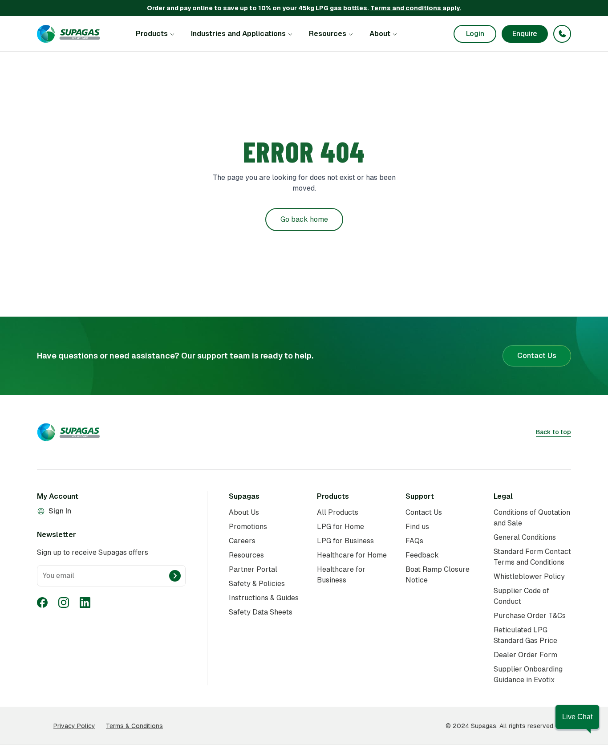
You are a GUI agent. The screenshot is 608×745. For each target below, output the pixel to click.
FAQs (414, 541)
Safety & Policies (257, 583)
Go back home (304, 219)
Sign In (60, 511)
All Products (337, 512)
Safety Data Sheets (260, 612)
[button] (577, 717)
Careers (242, 541)
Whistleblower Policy (529, 576)
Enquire (524, 33)
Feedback (422, 555)
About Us (244, 512)
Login (475, 33)
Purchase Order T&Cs (530, 615)
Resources (327, 33)
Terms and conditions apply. (415, 8)
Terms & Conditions (134, 725)
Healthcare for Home (352, 555)
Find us (417, 526)
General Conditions (525, 537)
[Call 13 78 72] (562, 34)
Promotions (248, 526)
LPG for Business (345, 541)
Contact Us (536, 355)
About (379, 33)
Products (152, 33)
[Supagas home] (68, 34)
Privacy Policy (74, 725)
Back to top (553, 432)
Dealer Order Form (525, 655)
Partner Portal (253, 569)
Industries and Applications (238, 33)
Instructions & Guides (264, 598)
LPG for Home (340, 526)
